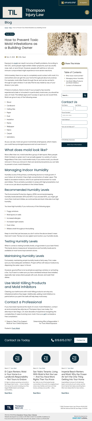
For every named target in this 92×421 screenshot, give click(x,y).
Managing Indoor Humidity (74, 78)
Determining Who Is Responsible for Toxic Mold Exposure (45, 322)
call (44, 314)
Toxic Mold (10, 34)
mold (16, 63)
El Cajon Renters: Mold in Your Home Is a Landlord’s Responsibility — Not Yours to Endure (16, 375)
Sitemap (34, 415)
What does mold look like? (74, 76)
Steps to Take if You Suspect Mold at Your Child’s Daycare (17, 322)
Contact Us (81, 340)
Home (6, 27)
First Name (65, 105)
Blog (10, 27)
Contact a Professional (73, 85)
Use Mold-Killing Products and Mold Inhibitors (74, 82)
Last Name (78, 105)
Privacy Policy (27, 415)
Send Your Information (74, 145)
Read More (8, 393)
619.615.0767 (70, 2)
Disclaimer (20, 415)
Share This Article (72, 63)
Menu (87, 13)
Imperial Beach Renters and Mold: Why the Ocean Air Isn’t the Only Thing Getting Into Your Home (74, 375)
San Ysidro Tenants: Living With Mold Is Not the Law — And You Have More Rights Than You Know (45, 375)
